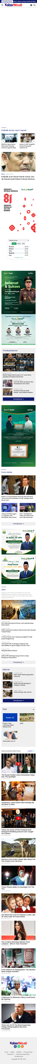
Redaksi (19, 1052)
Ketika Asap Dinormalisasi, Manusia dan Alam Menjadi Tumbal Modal (18, 631)
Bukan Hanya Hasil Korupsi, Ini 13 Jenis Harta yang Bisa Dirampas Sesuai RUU (17, 376)
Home (6, 1052)
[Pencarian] (34, 5)
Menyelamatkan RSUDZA (9, 650)
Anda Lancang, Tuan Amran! (22, 692)
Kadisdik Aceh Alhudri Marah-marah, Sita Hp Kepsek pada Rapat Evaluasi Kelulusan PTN (18, 179)
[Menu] (2, 5)
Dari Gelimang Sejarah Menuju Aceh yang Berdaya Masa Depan (17, 624)
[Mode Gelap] (31, 5)
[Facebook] (15, 1046)
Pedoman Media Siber (23, 1054)
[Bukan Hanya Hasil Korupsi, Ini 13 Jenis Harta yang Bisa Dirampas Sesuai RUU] (18, 362)
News (3, 174)
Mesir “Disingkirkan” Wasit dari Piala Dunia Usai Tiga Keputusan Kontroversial (26, 515)
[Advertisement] (18, 26)
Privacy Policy (28, 1052)
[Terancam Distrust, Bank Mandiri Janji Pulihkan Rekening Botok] (7, 392)
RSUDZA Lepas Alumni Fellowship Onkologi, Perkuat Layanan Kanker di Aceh (9, 146)
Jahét (21, 723)
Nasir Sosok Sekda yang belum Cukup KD (24, 675)
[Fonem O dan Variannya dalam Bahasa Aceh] (10, 717)
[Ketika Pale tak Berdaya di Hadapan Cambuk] (7, 684)
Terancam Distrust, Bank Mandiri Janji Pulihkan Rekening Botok (24, 391)
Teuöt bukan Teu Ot (9, 741)
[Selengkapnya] (33, 710)
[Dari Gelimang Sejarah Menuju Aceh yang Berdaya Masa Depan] (18, 610)
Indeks (12, 1052)
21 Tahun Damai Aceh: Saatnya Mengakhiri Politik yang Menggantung (16, 638)
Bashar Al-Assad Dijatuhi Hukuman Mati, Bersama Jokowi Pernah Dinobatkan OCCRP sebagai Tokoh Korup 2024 (17, 498)
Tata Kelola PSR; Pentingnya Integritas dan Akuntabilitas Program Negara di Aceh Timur (15, 644)
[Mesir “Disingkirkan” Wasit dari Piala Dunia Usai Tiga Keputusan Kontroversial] (28, 507)
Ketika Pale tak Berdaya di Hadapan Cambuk (22, 684)
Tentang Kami (18, 1056)
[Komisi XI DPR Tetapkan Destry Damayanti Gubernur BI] (28, 137)
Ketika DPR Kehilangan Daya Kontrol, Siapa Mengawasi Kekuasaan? (15, 656)
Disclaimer (10, 1054)
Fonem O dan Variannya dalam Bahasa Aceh (8, 725)
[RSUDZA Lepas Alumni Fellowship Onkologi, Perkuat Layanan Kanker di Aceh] (9, 137)
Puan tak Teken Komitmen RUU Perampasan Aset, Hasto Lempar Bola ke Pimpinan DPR (23, 382)
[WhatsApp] (18, 1046)
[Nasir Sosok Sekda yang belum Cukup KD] (7, 676)
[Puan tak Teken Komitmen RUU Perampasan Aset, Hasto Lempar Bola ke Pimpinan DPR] (7, 383)
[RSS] (22, 1046)
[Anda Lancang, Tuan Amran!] (7, 693)
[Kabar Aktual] (13, 5)
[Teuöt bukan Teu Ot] (10, 735)
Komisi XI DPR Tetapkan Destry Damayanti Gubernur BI (27, 146)
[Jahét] (27, 717)
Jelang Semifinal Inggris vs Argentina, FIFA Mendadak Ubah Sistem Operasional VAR (9, 515)
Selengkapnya (18, 399)
